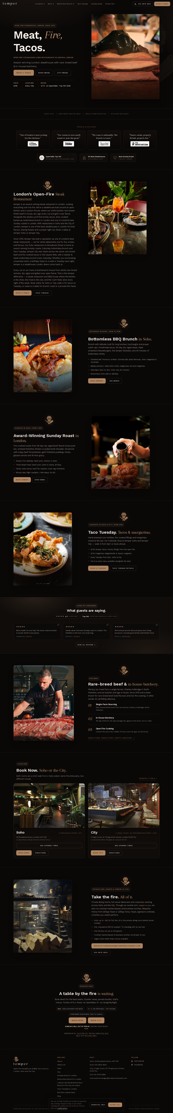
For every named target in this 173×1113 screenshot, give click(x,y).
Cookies (137, 1108)
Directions (40, 853)
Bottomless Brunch (64, 4)
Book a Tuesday (98, 568)
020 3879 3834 (144, 4)
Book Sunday (22, 480)
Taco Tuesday (82, 4)
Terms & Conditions (147, 1108)
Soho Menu (44, 73)
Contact (157, 1108)
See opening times (49, 845)
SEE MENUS (114, 381)
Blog (59, 1096)
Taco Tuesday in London (67, 1089)
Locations (39, 4)
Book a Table (162, 4)
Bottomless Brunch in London (69, 1079)
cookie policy (62, 1108)
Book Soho (24, 853)
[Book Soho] (49, 805)
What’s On (61, 1065)
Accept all (115, 1105)
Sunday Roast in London (67, 1075)
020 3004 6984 (91, 1036)
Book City (98, 853)
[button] (35, 390)
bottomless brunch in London (36, 220)
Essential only (98, 1105)
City (86, 1033)
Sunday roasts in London (25, 223)
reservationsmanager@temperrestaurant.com (108, 1078)
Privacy (131, 1108)
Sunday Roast (96, 4)
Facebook (138, 1065)
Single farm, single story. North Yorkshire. (111, 738)
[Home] (10, 3)
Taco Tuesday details (123, 568)
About (59, 1061)
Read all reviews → (87, 644)
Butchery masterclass (66, 1092)
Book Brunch (97, 381)
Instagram (139, 1061)
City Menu (62, 73)
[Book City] (123, 805)
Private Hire (110, 4)
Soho (79, 1033)
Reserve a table (148, 778)
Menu (50, 4)
